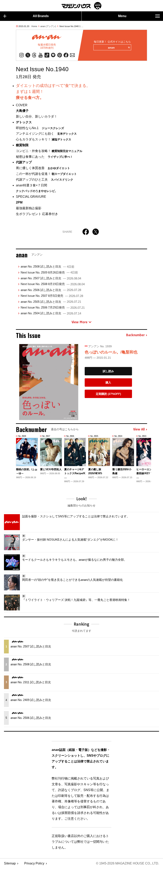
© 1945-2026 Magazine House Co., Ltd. (127, 863)
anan (111, 47)
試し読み (108, 371)
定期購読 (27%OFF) (108, 393)
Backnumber (135, 335)
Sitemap (10, 863)
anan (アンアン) (48, 26)
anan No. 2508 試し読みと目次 (47, 266)
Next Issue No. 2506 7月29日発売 (53, 307)
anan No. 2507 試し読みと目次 (51, 278)
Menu (122, 16)
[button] (143, 456)
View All (139, 429)
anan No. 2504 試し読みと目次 (51, 313)
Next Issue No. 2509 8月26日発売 (49, 272)
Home (34, 26)
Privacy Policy (34, 863)
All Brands (41, 16)
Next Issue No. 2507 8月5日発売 (52, 295)
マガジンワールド (81, 5)
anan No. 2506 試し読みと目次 (51, 290)
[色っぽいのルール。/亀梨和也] (48, 382)
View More (79, 322)
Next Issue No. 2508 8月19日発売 (53, 284)
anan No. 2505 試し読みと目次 (51, 301)
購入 (108, 382)
